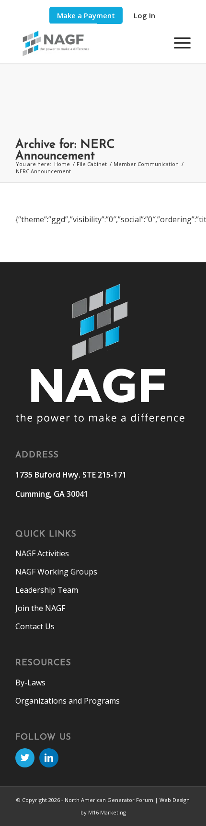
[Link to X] (24, 757)
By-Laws (30, 682)
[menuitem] (86, 15)
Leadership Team (46, 590)
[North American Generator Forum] (85, 43)
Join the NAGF (40, 608)
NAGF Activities (42, 553)
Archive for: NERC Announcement (65, 150)
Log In (144, 15)
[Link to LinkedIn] (48, 757)
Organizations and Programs (67, 700)
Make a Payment (86, 15)
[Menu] (177, 43)
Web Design (175, 799)
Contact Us (35, 626)
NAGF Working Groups (56, 571)
